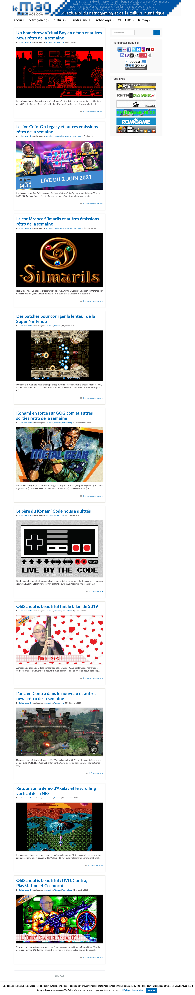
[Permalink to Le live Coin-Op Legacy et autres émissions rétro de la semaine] (59, 165)
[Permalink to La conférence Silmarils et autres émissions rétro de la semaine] (59, 260)
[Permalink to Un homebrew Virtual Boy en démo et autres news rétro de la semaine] (59, 72)
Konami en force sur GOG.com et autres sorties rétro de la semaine (54, 415)
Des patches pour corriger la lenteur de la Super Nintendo (55, 319)
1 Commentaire (96, 591)
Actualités (49, 42)
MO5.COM (125, 20)
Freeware (58, 423)
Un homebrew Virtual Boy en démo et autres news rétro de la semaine (59, 35)
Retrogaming (59, 42)
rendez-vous (80, 20)
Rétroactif (57, 611)
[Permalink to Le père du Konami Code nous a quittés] (59, 548)
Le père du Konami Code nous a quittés (53, 511)
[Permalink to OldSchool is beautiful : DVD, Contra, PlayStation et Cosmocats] (59, 919)
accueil (19, 20)
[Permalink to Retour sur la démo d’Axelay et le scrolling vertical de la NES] (59, 826)
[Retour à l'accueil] (97, 8)
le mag (143, 20)
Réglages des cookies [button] (132, 990)
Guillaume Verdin (25, 42)
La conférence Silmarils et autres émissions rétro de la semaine (57, 221)
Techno (57, 326)
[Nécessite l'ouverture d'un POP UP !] (136, 64)
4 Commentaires (95, 865)
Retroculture (78, 136)
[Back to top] (188, 988)
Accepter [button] (152, 990)
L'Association (59, 136)
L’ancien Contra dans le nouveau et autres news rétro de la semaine (56, 696)
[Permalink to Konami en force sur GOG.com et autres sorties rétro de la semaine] (59, 454)
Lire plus (59, 976)
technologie (103, 20)
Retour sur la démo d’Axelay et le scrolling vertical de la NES (56, 791)
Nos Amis (68, 136)
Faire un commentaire (93, 111)
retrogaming (38, 20)
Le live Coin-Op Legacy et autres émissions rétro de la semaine (57, 129)
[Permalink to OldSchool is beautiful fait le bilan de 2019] (59, 639)
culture (59, 20)
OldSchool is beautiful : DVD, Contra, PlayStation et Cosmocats (51, 883)
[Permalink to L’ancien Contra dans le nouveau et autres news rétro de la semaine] (59, 731)
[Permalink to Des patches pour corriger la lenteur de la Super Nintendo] (59, 355)
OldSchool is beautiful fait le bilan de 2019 (57, 606)
